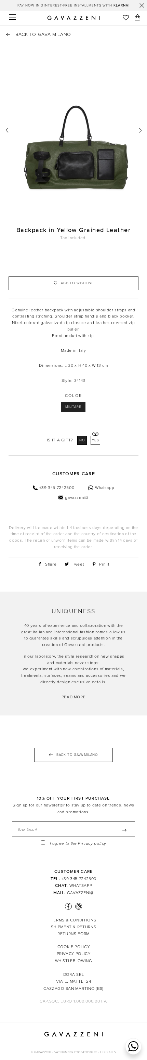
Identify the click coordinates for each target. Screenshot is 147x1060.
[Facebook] (68, 906)
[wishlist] (125, 18)
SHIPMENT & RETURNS (73, 927)
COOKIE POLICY (73, 946)
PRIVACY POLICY (74, 953)
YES (95, 440)
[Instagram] (77, 906)
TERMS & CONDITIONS (73, 920)
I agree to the (78, 843)
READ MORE (74, 697)
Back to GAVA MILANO (42, 34)
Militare (73, 407)
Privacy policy (92, 843)
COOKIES (108, 1052)
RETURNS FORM (73, 933)
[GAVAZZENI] (73, 18)
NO (82, 440)
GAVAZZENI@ (80, 892)
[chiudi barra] (142, 5)
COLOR (73, 395)
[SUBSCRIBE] (124, 830)
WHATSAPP (80, 885)
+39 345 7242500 (78, 878)
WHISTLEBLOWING (73, 960)
